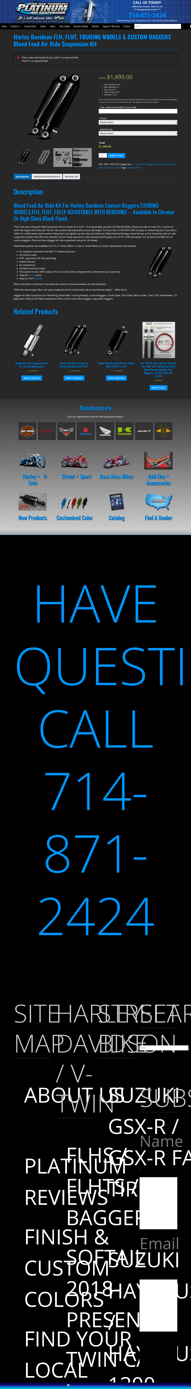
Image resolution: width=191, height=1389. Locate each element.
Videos (53, 26)
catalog (38, 278)
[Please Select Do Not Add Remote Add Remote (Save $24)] (138, 133)
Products (14, 26)
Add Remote (106, 129)
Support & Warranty (111, 26)
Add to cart (116, 155)
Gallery (43, 26)
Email (158, 1252)
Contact (126, 26)
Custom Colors (30, 26)
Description (22, 176)
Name (158, 1150)
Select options (32, 378)
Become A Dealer (81, 26)
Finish (102, 118)
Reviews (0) (71, 176)
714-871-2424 (147, 15)
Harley (32, 275)
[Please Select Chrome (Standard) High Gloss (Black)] (138, 122)
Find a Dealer (64, 26)
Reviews (95, 26)
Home (4, 26)
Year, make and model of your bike (117, 107)
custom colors (133, 167)
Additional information (47, 176)
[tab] (22, 176)
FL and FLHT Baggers (143, 164)
